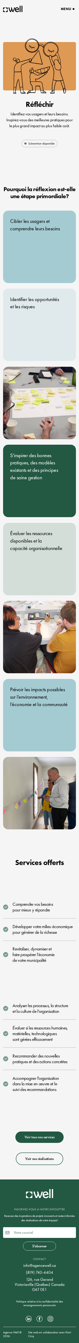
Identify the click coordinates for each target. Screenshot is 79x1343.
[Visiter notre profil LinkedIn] (29, 1319)
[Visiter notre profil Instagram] (50, 1319)
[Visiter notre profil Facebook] (39, 1319)
